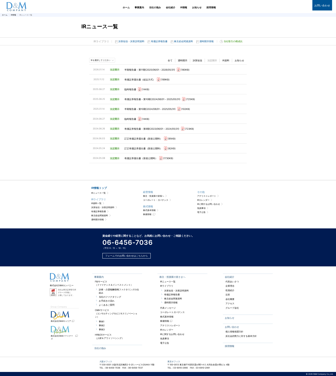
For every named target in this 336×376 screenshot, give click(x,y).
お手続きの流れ (106, 301)
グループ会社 (232, 308)
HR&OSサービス (109, 336)
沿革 (227, 294)
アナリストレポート (206, 196)
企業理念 (229, 286)
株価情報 (147, 214)
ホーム (126, 7)
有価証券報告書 (159, 41)
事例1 (101, 321)
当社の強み (155, 7)
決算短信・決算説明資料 (131, 41)
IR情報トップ (99, 188)
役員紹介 (229, 290)
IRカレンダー (203, 200)
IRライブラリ (101, 41)
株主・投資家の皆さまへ (172, 277)
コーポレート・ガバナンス (155, 200)
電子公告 (201, 212)
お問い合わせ (322, 5)
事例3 (102, 329)
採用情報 (211, 7)
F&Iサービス (114, 283)
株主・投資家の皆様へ (153, 196)
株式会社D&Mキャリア (61, 321)
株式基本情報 (149, 210)
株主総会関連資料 (183, 41)
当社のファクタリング (110, 297)
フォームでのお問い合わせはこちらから (126, 255)
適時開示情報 (207, 41)
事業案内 (139, 7)
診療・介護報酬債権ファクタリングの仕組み (119, 291)
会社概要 (229, 299)
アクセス (229, 303)
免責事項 (201, 208)
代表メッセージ (168, 308)
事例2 (102, 325)
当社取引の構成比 (233, 41)
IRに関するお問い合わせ (208, 204)
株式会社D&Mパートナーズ (62, 337)
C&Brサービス (116, 313)
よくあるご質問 (106, 305)
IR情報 (183, 7)
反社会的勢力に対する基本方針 (241, 336)
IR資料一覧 (96, 203)
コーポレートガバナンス (172, 312)
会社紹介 (170, 7)
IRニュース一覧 (98, 193)
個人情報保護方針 (234, 331)
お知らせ (197, 7)
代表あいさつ (232, 281)
